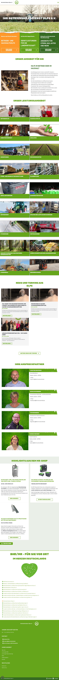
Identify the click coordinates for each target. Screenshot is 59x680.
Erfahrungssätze (35, 157)
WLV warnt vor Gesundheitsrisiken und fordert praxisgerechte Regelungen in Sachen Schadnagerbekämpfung (14, 305)
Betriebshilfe (5, 118)
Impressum (4, 665)
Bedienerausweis (35, 272)
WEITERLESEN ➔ (7, 315)
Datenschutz (4, 667)
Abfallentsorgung (6, 195)
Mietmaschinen (34, 234)
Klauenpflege (34, 176)
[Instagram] (47, 678)
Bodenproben (5, 157)
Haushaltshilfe (35, 118)
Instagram (50, 678)
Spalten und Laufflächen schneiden (41, 214)
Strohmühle (4, 272)
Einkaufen (33, 137)
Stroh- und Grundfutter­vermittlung (12, 176)
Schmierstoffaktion (36, 195)
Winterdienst (5, 214)
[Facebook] (53, 678)
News (3, 655)
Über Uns (3, 650)
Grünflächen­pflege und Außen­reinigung (43, 253)
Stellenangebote (5, 657)
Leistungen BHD (5, 651)
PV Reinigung (4, 234)
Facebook (56, 678)
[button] (58, 2)
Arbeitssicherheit (6, 137)
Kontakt (3, 659)
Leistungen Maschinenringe (7, 653)
